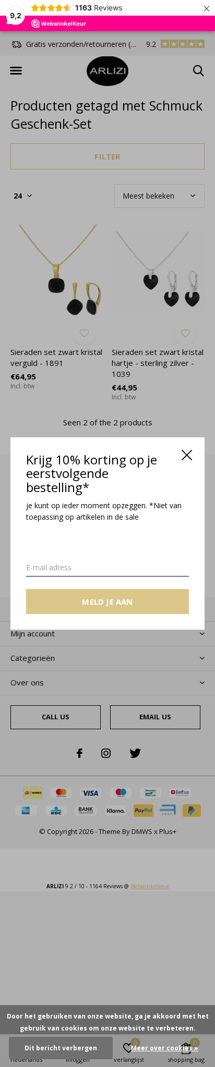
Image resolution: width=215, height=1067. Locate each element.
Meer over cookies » (164, 1048)
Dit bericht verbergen (61, 1048)
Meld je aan (107, 601)
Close (187, 455)
